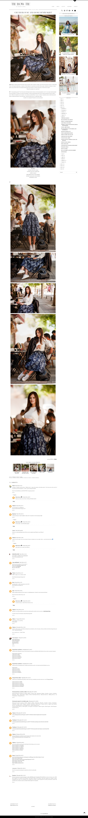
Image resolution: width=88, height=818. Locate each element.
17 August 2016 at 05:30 (20, 619)
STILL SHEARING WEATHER (33, 473)
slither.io (13, 619)
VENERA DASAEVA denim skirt (33, 171)
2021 (61, 99)
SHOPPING (69, 6)
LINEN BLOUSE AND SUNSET (66, 136)
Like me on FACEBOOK (16, 566)
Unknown (14, 505)
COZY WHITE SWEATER (16, 473)
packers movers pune (16, 668)
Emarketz (14, 775)
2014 (61, 165)
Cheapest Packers (50, 679)
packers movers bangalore (16, 672)
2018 (61, 103)
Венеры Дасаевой (38, 93)
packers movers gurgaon (16, 671)
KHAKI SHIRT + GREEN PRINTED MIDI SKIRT (68, 53)
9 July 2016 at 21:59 (18, 582)
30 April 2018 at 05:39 (19, 755)
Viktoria (13, 573)
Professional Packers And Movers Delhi (19, 691)
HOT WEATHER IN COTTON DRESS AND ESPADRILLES (68, 129)
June (62, 153)
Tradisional (14, 720)
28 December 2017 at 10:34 (22, 720)
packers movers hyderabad (17, 657)
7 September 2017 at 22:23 (26, 677)
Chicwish (22, 477)
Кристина (14, 513)
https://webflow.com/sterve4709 (17, 762)
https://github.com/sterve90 (17, 761)
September (63, 113)
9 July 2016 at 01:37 (19, 505)
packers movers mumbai (16, 655)
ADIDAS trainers (33, 173)
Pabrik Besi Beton (15, 643)
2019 (61, 102)
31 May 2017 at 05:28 (22, 637)
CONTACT (76, 6)
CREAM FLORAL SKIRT (65, 137)
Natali (13, 485)
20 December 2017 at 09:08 (32, 691)
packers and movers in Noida (17, 682)
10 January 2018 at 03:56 (20, 734)
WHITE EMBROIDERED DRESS (68, 93)
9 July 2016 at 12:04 (19, 537)
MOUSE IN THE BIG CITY (66, 131)
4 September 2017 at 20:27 (27, 649)
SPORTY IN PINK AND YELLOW (67, 134)
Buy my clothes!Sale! (16, 567)
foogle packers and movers (17, 653)
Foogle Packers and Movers (17, 649)
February (63, 160)
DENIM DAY (50, 472)
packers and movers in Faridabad (18, 684)
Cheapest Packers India (16, 677)
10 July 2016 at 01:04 (18, 590)
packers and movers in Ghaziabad (18, 685)
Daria (13, 582)
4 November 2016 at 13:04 (20, 627)
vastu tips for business (18, 630)
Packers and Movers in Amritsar (17, 747)
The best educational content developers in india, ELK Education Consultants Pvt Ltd (27, 777)
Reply (13, 492)
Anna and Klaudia (15, 562)
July (62, 116)
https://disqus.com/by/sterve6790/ (18, 760)
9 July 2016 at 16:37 (23, 562)
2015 (61, 164)
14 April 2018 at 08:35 (20, 742)
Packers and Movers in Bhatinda (18, 748)
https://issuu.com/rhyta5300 (17, 758)
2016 (61, 107)
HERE (38, 174)
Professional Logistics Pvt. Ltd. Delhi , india (20, 701)
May (62, 155)
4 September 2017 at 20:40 (27, 663)
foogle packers (14, 667)
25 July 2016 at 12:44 (20, 609)
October (63, 111)
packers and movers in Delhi (17, 681)
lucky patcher (14, 621)
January (63, 162)
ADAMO (14, 477)
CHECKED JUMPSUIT (65, 118)
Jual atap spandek (15, 641)
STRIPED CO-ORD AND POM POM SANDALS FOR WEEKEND (69, 125)
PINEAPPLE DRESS (64, 147)
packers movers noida (16, 670)
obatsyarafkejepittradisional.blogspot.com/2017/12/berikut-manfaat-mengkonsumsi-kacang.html (29, 714)
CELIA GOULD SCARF (68, 34)
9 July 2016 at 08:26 (19, 530)
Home (53, 6)
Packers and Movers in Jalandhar (18, 745)
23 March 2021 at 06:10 (21, 768)
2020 (61, 100)
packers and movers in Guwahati (18, 686)
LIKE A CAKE (42, 472)
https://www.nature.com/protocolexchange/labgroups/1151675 (23, 759)
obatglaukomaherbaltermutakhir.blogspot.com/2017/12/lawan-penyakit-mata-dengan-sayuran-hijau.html (30, 728)
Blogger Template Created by (44, 816)
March (63, 158)
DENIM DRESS (64, 151)
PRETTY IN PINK (64, 148)
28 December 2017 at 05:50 (21, 713)
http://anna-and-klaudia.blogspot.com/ (19, 565)
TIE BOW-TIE (20, 4)
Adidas (17, 477)
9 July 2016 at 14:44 (23, 554)
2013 (61, 167)
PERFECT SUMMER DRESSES (66, 121)
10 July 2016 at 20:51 (26, 497)
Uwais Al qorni (15, 637)
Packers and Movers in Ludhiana (18, 746)
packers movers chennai (16, 658)
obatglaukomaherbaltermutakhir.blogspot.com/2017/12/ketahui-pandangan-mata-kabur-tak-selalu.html (30, 721)
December (63, 108)
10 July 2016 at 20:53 (26, 521)
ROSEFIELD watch (33, 177)
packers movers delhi (16, 654)
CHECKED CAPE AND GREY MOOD (25, 473)
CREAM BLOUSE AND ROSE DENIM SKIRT (69, 145)
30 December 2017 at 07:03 (22, 727)
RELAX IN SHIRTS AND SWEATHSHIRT (68, 150)
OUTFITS (63, 6)
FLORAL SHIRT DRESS (65, 127)
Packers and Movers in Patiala (17, 750)
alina (13, 590)
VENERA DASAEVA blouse (33, 170)
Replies (15, 494)
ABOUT (58, 6)
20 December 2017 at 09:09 (33, 701)
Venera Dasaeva (28, 86)
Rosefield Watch (27, 477)
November (63, 110)
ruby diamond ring (46, 611)
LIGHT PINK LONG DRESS (66, 122)
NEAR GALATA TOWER (68, 74)
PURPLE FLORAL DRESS (65, 142)
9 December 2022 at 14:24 (21, 775)
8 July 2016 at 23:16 (18, 485)
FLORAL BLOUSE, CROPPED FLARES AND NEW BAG (69, 140)
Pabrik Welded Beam (16, 639)
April (62, 157)
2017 (61, 105)
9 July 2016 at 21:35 (19, 573)
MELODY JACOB (15, 554)
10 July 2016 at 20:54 (26, 601)
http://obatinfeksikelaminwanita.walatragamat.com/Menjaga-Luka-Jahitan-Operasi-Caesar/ (28, 757)
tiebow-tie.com (18, 497)
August (63, 115)
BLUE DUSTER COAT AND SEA (67, 119)
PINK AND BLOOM (64, 143)
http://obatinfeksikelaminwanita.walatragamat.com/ (21, 737)
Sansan (13, 755)
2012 (61, 169)
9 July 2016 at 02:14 (20, 513)
